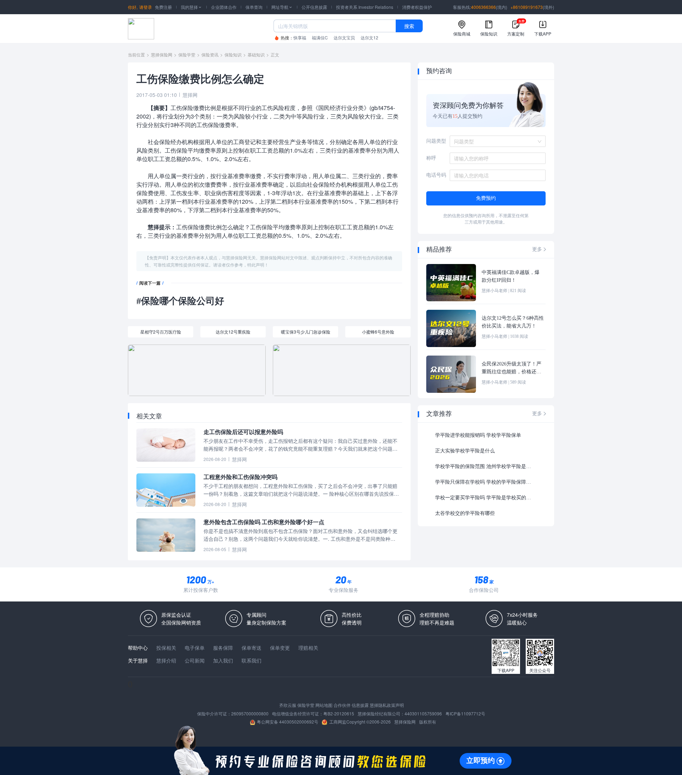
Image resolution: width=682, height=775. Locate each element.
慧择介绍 (166, 660)
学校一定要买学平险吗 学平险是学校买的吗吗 (485, 497)
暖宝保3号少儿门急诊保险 (305, 332)
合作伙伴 (342, 705)
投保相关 (166, 647)
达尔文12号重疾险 (233, 332)
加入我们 (223, 660)
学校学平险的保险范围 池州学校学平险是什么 (484, 466)
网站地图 (323, 705)
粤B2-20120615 (338, 713)
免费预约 (486, 198)
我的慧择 (191, 7)
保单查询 (253, 7)
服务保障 (223, 647)
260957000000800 (250, 713)
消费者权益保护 (417, 7)
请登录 (145, 7)
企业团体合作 (224, 7)
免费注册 (163, 7)
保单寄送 (251, 647)
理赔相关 (308, 647)
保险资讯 (209, 54)
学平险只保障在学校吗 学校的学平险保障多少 (485, 482)
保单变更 (280, 647)
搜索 (409, 25)
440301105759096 (423, 713)
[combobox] (495, 141)
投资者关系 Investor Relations (364, 7)
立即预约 (480, 760)
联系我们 (251, 660)
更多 (539, 249)
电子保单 (195, 647)
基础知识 (256, 54)
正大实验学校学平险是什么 (465, 451)
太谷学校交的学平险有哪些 (465, 513)
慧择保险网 (161, 54)
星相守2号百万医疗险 (160, 332)
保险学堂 (186, 54)
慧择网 (190, 95)
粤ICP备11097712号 (465, 713)
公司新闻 (195, 660)
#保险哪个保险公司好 (180, 301)
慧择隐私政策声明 (387, 705)
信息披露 (360, 705)
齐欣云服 (287, 705)
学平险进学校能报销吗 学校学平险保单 (478, 435)
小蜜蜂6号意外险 (378, 332)
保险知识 (233, 54)
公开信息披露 (314, 7)
